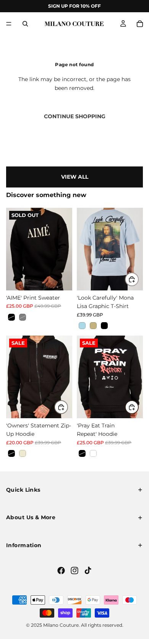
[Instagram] (74, 570)
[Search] (25, 23)
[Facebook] (61, 570)
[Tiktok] (87, 570)
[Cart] (139, 23)
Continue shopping (74, 116)
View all (74, 176)
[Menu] (9, 24)
